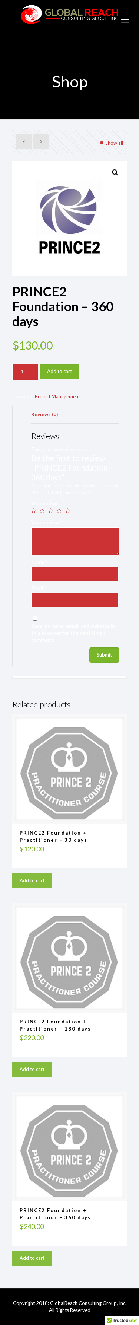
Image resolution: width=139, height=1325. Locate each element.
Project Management (57, 396)
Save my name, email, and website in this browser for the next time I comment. (73, 633)
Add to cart (59, 371)
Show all (114, 143)
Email (38, 588)
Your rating (44, 503)
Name (39, 562)
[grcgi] (69, 22)
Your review (46, 522)
